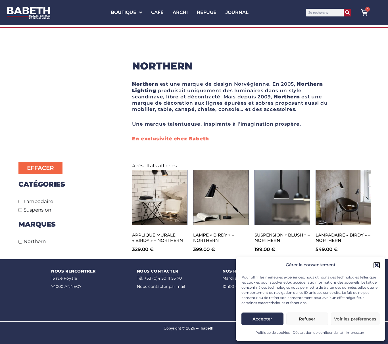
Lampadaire (38, 201)
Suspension (37, 210)
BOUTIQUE (123, 12)
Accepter (262, 319)
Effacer (40, 167)
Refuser (307, 319)
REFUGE (206, 12)
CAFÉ (157, 12)
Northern (35, 241)
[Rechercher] (347, 12)
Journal (237, 12)
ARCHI (180, 12)
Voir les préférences (355, 319)
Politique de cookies (272, 332)
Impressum (356, 332)
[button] (376, 265)
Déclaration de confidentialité (318, 332)
